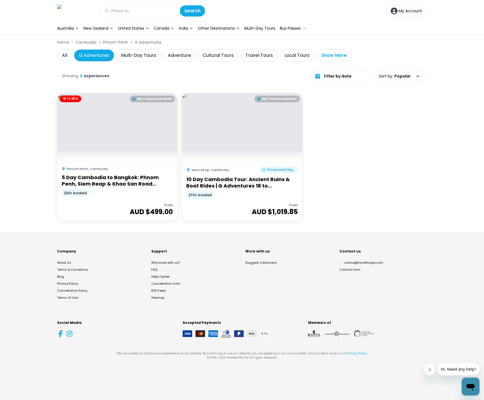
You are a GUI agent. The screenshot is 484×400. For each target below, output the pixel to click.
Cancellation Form (165, 283)
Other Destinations (216, 28)
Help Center (160, 276)
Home (63, 42)
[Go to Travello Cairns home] (76, 10)
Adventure (179, 55)
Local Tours (297, 55)
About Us (64, 262)
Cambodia (86, 42)
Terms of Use (67, 297)
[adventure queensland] (337, 333)
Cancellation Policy (72, 290)
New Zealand (95, 28)
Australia (65, 28)
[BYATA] (314, 333)
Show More (334, 55)
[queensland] (364, 333)
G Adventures (148, 42)
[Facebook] (60, 333)
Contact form (349, 269)
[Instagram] (69, 333)
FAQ (154, 269)
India (183, 28)
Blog (60, 276)
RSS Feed (158, 290)
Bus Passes (290, 28)
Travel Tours (259, 55)
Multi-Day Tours (259, 28)
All (64, 55)
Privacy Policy (67, 283)
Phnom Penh (115, 42)
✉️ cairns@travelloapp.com (361, 262)
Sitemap (157, 297)
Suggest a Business (261, 262)
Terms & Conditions (72, 269)
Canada (161, 28)
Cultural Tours (218, 55)
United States (131, 28)
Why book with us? (165, 262)
